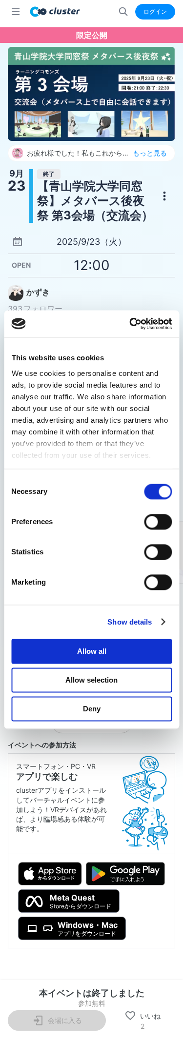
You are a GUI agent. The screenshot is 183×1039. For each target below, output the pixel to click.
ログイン (155, 11)
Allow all (91, 651)
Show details (129, 622)
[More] (164, 196)
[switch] (158, 521)
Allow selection (91, 680)
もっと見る (150, 153)
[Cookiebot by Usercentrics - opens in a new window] (130, 323)
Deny (92, 709)
